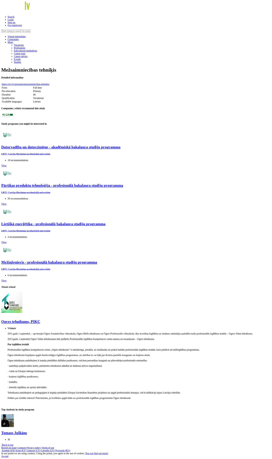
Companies (13, 39)
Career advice (21, 56)
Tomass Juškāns (14, 433)
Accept (4, 456)
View (4, 165)
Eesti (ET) (21, 450)
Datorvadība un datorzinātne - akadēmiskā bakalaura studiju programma (60, 147)
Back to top (7, 445)
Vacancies (19, 45)
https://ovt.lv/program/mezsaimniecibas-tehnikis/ (25, 84)
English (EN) (8, 450)
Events (17, 59)
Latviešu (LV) (48, 450)
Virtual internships (17, 36)
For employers (15, 25)
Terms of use (47, 447)
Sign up (11, 22)
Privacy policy (33, 447)
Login (11, 19)
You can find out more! (96, 453)
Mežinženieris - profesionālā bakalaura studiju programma (49, 262)
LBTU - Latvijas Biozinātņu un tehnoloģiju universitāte (25, 154)
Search (11, 16)
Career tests (19, 53)
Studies (17, 62)
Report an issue (9, 447)
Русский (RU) (62, 450)
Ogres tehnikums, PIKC (20, 322)
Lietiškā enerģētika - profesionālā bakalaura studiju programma (53, 224)
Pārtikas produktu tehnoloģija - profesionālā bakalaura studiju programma (62, 185)
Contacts (21, 447)
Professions (19, 48)
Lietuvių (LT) (33, 450)
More (11, 42)
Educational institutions (25, 50)
